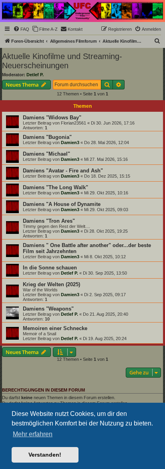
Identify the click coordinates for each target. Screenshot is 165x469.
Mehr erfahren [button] (32, 434)
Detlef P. (35, 74)
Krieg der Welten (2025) (51, 284)
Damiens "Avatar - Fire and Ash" (63, 171)
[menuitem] (21, 29)
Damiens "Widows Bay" (52, 118)
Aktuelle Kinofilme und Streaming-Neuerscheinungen (62, 61)
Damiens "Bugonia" (47, 137)
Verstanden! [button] (44, 454)
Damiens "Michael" (46, 154)
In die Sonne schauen (50, 268)
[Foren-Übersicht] (82, 11)
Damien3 (70, 142)
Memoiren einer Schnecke (55, 328)
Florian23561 (73, 123)
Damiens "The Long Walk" (55, 187)
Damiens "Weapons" (48, 309)
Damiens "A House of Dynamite (62, 204)
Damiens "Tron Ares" (49, 221)
